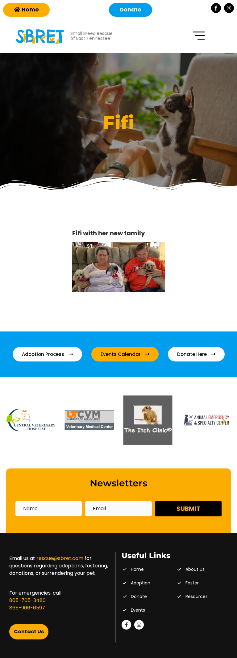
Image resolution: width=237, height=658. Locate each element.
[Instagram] (229, 8)
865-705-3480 (27, 600)
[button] (13, 421)
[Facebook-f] (216, 8)
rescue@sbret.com (59, 558)
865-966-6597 (27, 607)
